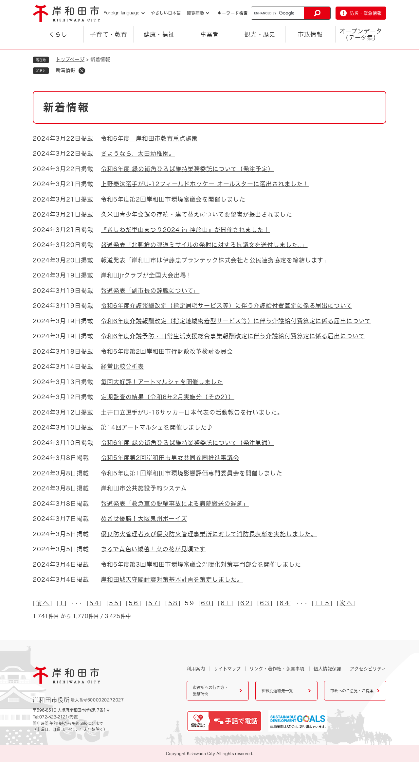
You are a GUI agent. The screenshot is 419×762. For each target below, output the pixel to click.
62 (245, 603)
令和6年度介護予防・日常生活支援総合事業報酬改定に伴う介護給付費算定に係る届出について (233, 336)
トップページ (70, 59)
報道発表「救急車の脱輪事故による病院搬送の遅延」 (175, 503)
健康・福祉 (159, 34)
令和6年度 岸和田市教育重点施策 (149, 138)
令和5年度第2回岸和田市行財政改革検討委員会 (167, 351)
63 (265, 603)
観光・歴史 (260, 34)
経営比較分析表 (122, 366)
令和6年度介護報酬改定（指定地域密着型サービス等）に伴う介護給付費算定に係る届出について (236, 321)
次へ (346, 603)
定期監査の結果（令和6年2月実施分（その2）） (167, 397)
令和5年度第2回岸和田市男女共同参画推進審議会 (170, 458)
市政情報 (310, 34)
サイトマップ (227, 668)
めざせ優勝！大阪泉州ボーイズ (144, 519)
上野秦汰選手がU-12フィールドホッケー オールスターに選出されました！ (205, 184)
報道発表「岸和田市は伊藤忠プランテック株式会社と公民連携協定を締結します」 (215, 260)
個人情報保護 (327, 668)
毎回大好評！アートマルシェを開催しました (162, 382)
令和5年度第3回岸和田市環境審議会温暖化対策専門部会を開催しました (201, 564)
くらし (58, 34)
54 (94, 603)
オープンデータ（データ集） (360, 34)
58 (173, 603)
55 (114, 603)
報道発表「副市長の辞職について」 (150, 290)
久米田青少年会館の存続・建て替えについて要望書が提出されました (196, 214)
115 (322, 603)
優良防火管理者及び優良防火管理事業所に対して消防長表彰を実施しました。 (209, 534)
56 (134, 603)
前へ (43, 603)
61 (226, 603)
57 (153, 603)
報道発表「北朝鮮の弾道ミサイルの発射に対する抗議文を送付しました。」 (204, 245)
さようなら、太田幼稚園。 (138, 153)
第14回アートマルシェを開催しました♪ (157, 427)
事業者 (209, 34)
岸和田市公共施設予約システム (144, 488)
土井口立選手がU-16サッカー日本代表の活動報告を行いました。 (192, 412)
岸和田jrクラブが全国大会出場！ (146, 275)
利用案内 (196, 668)
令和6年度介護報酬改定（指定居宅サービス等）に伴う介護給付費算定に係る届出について (226, 306)
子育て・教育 (108, 34)
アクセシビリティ (368, 668)
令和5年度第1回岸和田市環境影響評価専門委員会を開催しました (191, 473)
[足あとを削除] (82, 71)
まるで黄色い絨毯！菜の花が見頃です (153, 549)
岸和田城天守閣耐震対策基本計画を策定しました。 (172, 579)
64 (285, 603)
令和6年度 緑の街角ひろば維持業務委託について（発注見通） (187, 443)
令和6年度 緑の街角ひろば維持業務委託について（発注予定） (187, 169)
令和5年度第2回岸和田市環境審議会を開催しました (173, 199)
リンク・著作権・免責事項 (276, 668)
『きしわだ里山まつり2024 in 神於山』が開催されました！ (185, 230)
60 (206, 603)
